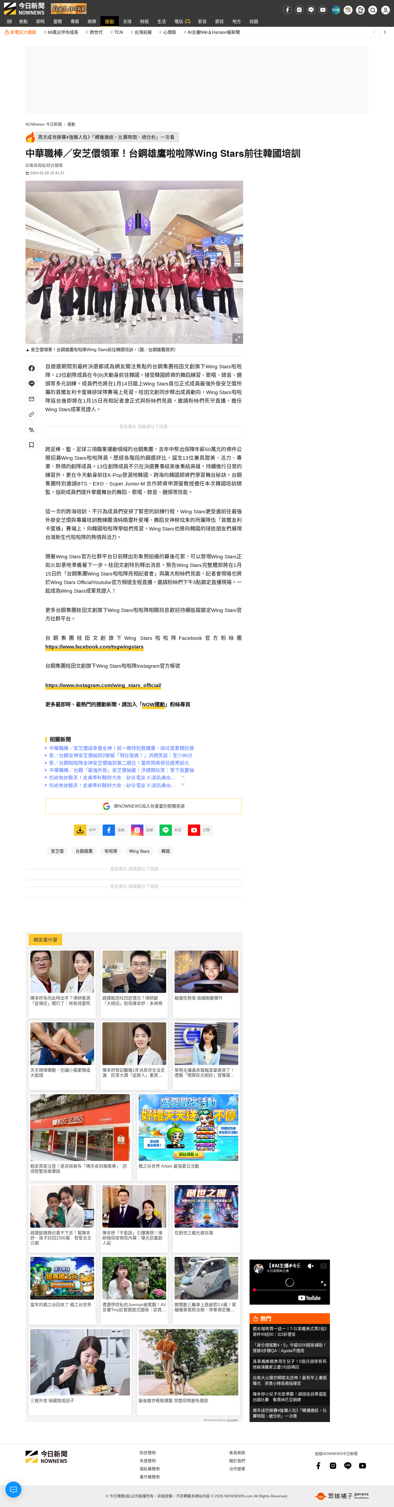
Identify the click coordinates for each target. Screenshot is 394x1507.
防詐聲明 (148, 1452)
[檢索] (372, 10)
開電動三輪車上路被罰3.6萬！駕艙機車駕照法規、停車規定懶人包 (205, 1307)
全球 (127, 21)
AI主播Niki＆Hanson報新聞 (214, 32)
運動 (109, 21)
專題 (74, 21)
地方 (236, 21)
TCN (118, 32)
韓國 (165, 851)
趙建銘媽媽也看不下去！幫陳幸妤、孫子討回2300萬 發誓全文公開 (60, 1238)
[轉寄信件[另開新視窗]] (31, 399)
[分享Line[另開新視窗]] (31, 384)
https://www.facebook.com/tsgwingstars (94, 646)
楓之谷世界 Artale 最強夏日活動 (169, 1166)
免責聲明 (148, 1460)
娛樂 (92, 21)
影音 (202, 21)
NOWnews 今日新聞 (43, 124)
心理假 (169, 32)
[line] (311, 9)
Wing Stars (139, 851)
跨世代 (96, 32)
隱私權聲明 (150, 1469)
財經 (144, 21)
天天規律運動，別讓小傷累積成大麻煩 (60, 1073)
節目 (219, 21)
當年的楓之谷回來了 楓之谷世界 (60, 1304)
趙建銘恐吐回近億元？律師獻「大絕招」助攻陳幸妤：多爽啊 (132, 1000)
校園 (254, 21)
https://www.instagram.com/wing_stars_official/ (103, 685)
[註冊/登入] (385, 10)
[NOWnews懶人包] (348, 10)
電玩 (178, 21)
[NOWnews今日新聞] (24, 8)
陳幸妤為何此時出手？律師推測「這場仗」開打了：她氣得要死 (60, 1000)
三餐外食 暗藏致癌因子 (52, 1400)
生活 (161, 21)
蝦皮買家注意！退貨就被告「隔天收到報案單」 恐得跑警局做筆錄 (78, 1169)
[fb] (287, 9)
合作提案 (237, 1469)
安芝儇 (57, 851)
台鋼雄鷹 (84, 851)
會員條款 (237, 1452)
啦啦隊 (111, 851)
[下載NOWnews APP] (360, 10)
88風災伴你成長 (63, 32)
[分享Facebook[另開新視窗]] (31, 368)
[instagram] (299, 9)
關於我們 (237, 1460)
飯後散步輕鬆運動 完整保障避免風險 (173, 1400)
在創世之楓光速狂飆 (193, 1233)
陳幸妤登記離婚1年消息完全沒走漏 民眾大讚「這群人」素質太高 (133, 1073)
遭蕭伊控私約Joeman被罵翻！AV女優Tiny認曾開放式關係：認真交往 (134, 1307)
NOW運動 (153, 704)
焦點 (23, 21)
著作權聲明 (150, 1477)
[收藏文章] (31, 445)
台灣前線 (143, 32)
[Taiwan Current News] (335, 10)
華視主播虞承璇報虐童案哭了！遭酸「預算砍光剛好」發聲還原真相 (204, 1073)
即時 (40, 21)
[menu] (9, 21)
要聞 (57, 21)
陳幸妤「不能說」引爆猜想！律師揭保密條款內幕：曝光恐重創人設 (132, 1238)
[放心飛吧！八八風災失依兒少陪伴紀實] (69, 8)
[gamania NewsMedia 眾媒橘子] (342, 1496)
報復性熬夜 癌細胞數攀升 (198, 998)
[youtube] (322, 9)
